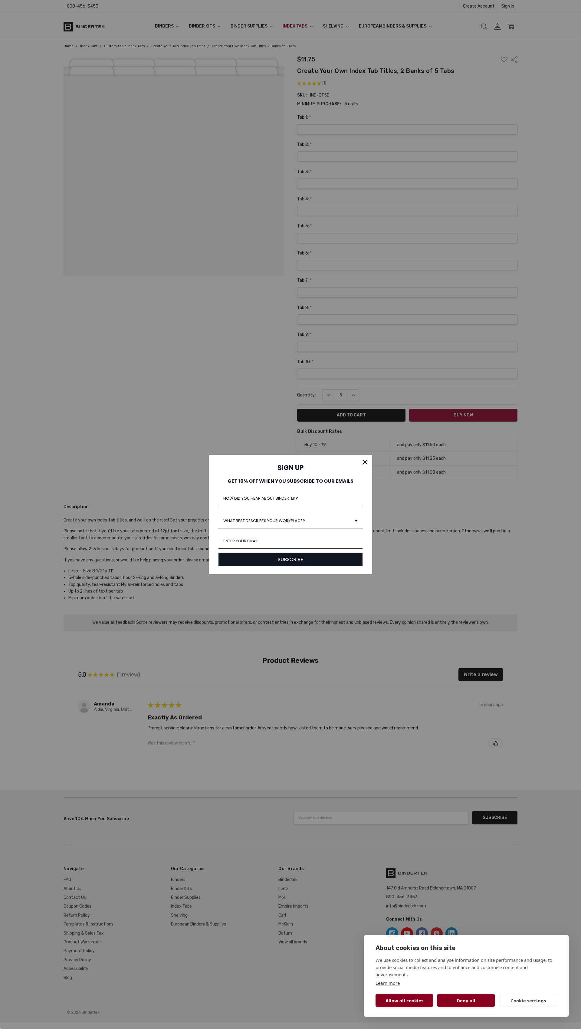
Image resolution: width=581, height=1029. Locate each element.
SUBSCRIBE (290, 559)
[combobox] (290, 521)
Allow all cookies (404, 1001)
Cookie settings (528, 1001)
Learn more (388, 983)
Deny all (466, 1001)
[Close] (365, 462)
